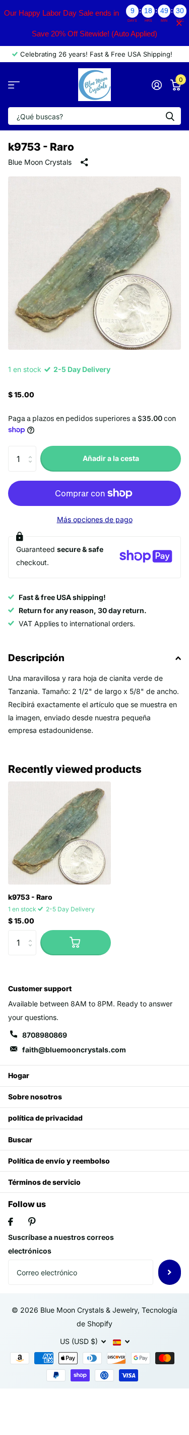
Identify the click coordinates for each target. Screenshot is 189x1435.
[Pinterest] (32, 1221)
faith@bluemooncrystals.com (74, 1049)
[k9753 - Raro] (59, 833)
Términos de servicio (44, 1182)
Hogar (18, 1075)
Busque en (170, 116)
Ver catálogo (14, 84)
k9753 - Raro (30, 897)
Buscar (20, 1139)
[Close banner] (179, 23)
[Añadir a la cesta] (75, 942)
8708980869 (44, 1035)
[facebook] (10, 1222)
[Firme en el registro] (156, 85)
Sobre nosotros (35, 1096)
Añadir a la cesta (111, 458)
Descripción (36, 658)
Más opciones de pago (95, 519)
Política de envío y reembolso (59, 1160)
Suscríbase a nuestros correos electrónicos (61, 1244)
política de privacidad (45, 1118)
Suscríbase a (169, 1272)
